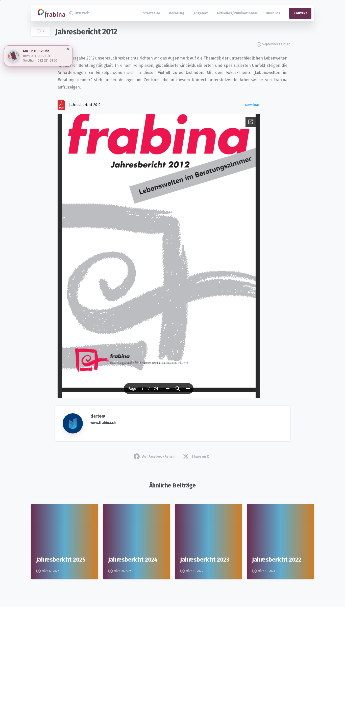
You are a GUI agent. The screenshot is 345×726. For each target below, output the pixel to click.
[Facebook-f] (85, 660)
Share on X (200, 456)
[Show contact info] (13, 56)
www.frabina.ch (103, 423)
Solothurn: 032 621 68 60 (40, 60)
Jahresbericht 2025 (60, 559)
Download (252, 105)
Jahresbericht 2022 (276, 559)
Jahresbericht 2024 (132, 559)
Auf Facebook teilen (158, 456)
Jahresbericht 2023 (204, 559)
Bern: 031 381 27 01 (36, 56)
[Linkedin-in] (98, 660)
